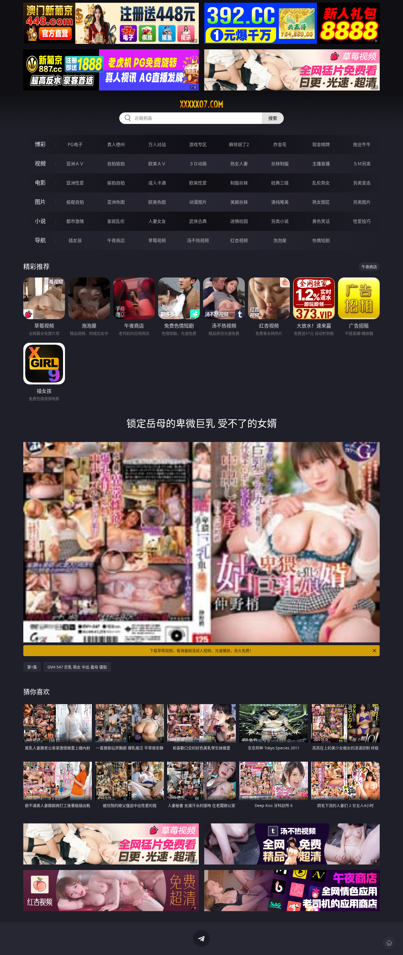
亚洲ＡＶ (75, 164)
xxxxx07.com (201, 104)
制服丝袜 (239, 183)
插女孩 (75, 240)
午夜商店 (116, 240)
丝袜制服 (280, 164)
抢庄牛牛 (362, 144)
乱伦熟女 (321, 183)
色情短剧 (321, 240)
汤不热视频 (198, 240)
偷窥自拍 (75, 202)
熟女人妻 (239, 164)
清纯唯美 (280, 202)
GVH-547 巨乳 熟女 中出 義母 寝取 (77, 667)
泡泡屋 (279, 240)
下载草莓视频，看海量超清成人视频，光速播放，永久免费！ (201, 650)
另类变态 (362, 183)
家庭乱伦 (116, 221)
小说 (40, 221)
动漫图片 (198, 202)
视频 (40, 163)
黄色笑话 (321, 221)
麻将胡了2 (239, 144)
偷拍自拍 (116, 183)
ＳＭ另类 (362, 164)
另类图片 (362, 202)
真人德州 (116, 144)
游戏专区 (198, 144)
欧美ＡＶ (157, 164)
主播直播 (321, 164)
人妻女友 (157, 221)
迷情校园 (239, 221)
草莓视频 (157, 240)
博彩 (40, 144)
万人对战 (157, 144)
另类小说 (280, 221)
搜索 (272, 118)
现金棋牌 (321, 144)
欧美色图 (157, 202)
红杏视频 (239, 240)
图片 (40, 202)
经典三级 (280, 183)
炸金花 (279, 144)
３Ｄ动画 (198, 164)
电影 (40, 182)
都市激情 (75, 221)
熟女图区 (321, 202)
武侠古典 (198, 221)
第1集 (32, 667)
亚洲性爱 (75, 183)
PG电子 (75, 144)
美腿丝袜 (239, 202)
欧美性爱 (198, 183)
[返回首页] (389, 943)
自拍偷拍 (116, 164)
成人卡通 (157, 183)
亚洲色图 (116, 202)
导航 (40, 240)
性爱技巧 (362, 221)
